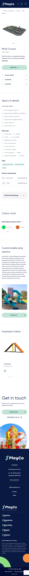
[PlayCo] (8, 4)
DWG (8, 183)
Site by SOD (14, 574)
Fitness (18, 10)
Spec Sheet (9, 178)
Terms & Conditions (19, 571)
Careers (14, 491)
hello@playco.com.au (14, 469)
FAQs (14, 495)
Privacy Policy (8, 571)
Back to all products (9, 10)
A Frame (7, 364)
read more (5, 60)
